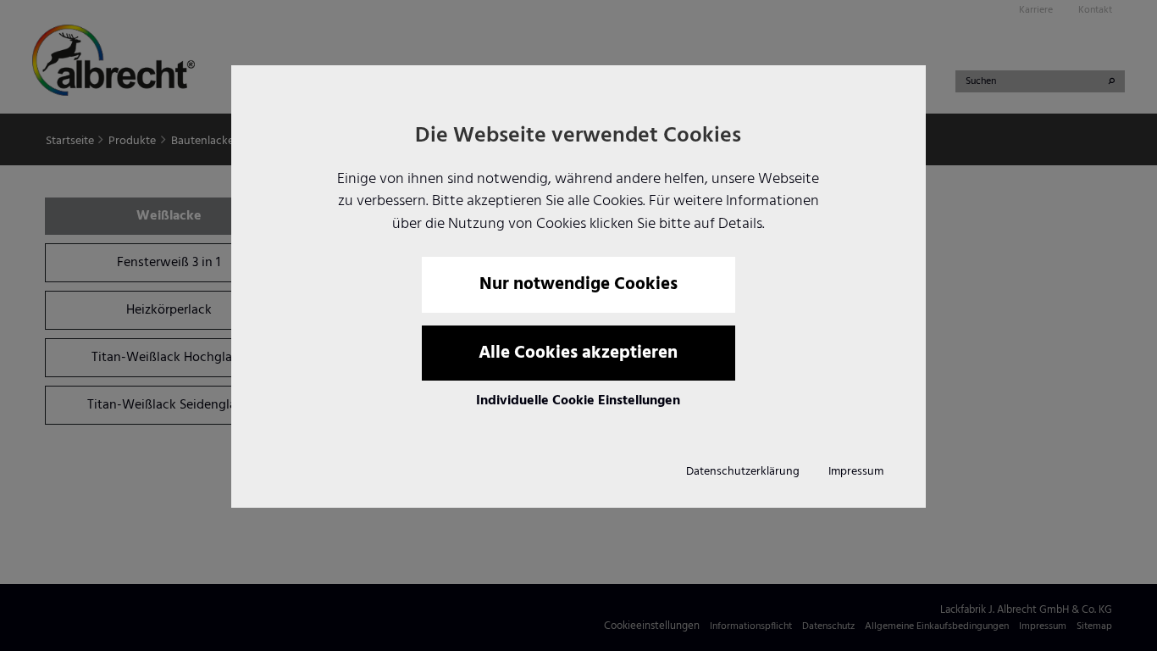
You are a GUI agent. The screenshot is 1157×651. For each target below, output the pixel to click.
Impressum (855, 472)
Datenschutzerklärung (743, 472)
